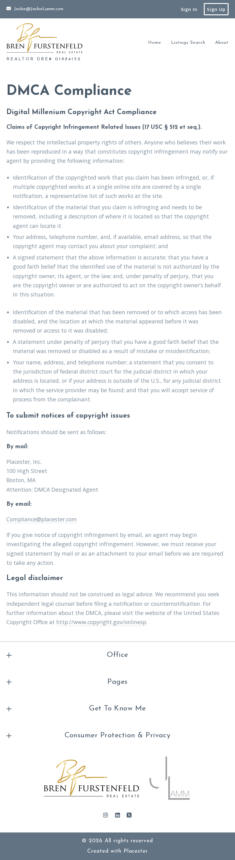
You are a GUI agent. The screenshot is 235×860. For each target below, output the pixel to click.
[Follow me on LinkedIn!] (117, 815)
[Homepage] (44, 38)
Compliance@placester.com (41, 519)
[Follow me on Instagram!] (105, 815)
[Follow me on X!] (129, 815)
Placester (136, 851)
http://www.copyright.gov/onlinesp (101, 622)
